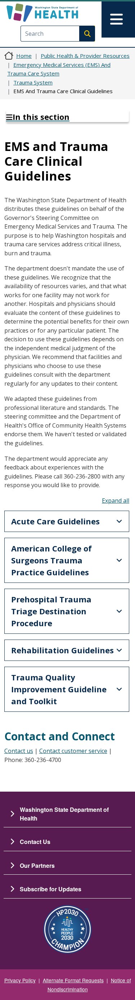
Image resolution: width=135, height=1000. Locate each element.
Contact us (18, 751)
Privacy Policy (20, 980)
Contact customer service (73, 751)
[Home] (54, 12)
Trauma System (33, 82)
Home (24, 55)
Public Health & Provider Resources (85, 55)
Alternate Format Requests (73, 980)
